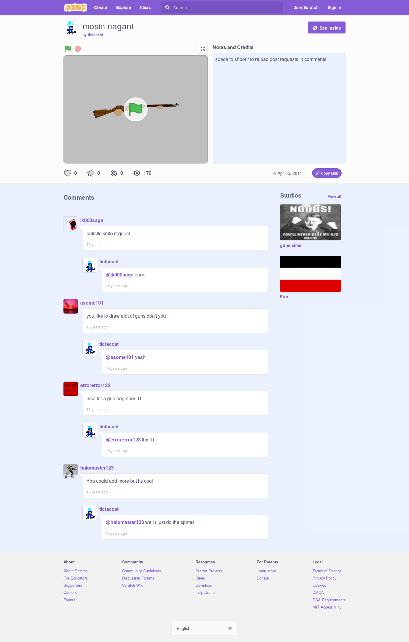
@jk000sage (120, 274)
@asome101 (120, 357)
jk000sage (91, 220)
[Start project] (68, 49)
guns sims (291, 245)
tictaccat (95, 34)
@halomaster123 (125, 522)
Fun (284, 296)
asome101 (92, 302)
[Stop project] (78, 49)
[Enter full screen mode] (203, 49)
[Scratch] (75, 7)
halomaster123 (97, 467)
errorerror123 (95, 385)
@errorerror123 (123, 439)
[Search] (167, 7)
